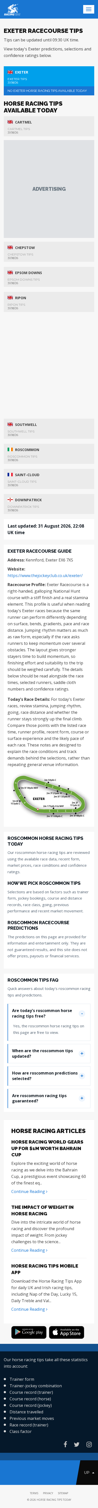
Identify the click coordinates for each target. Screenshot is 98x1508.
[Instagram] (89, 1444)
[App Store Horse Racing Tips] (68, 1333)
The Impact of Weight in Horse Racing (42, 1210)
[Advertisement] (49, 189)
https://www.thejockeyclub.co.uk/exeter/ (45, 575)
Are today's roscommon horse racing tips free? (42, 1013)
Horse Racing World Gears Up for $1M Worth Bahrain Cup (47, 1148)
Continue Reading (28, 1191)
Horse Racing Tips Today (54, 1499)
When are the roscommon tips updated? (42, 1053)
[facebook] (65, 1444)
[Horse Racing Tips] (30, 1333)
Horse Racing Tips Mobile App (44, 1269)
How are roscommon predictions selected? (45, 1075)
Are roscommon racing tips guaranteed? (39, 1098)
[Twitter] (77, 1444)
